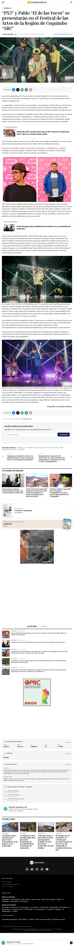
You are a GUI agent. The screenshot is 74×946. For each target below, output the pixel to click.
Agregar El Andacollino (61, 34)
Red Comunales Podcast (43, 919)
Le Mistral (31, 919)
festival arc (40, 447)
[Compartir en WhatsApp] (22, 89)
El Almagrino (6, 899)
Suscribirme (64, 434)
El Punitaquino (28, 909)
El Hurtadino (63, 907)
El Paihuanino (44, 907)
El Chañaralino (15, 899)
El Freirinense (24, 901)
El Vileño (15, 911)
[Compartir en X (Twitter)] (17, 89)
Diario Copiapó (36, 899)
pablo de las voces (52, 447)
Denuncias (41, 930)
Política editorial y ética (18, 929)
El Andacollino (54, 907)
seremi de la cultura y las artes (13, 449)
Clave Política (22, 919)
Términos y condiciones (46, 929)
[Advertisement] (37, 578)
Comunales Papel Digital (9, 919)
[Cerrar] (71, 942)
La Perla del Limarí (17, 909)
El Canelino (49, 909)
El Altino (59, 899)
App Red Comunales (58, 919)
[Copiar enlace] (30, 89)
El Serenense (14, 907)
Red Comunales (9, 34)
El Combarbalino (40, 909)
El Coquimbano (24, 907)
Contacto (48, 930)
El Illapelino (58, 909)
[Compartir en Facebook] (13, 89)
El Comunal (5, 907)
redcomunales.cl (7, 882)
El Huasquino (14, 901)
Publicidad (33, 930)
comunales (31, 447)
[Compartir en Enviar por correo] (26, 89)
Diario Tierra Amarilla (48, 899)
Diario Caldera (25, 899)
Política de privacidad (32, 929)
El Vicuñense (35, 907)
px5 (62, 447)
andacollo (21, 447)
